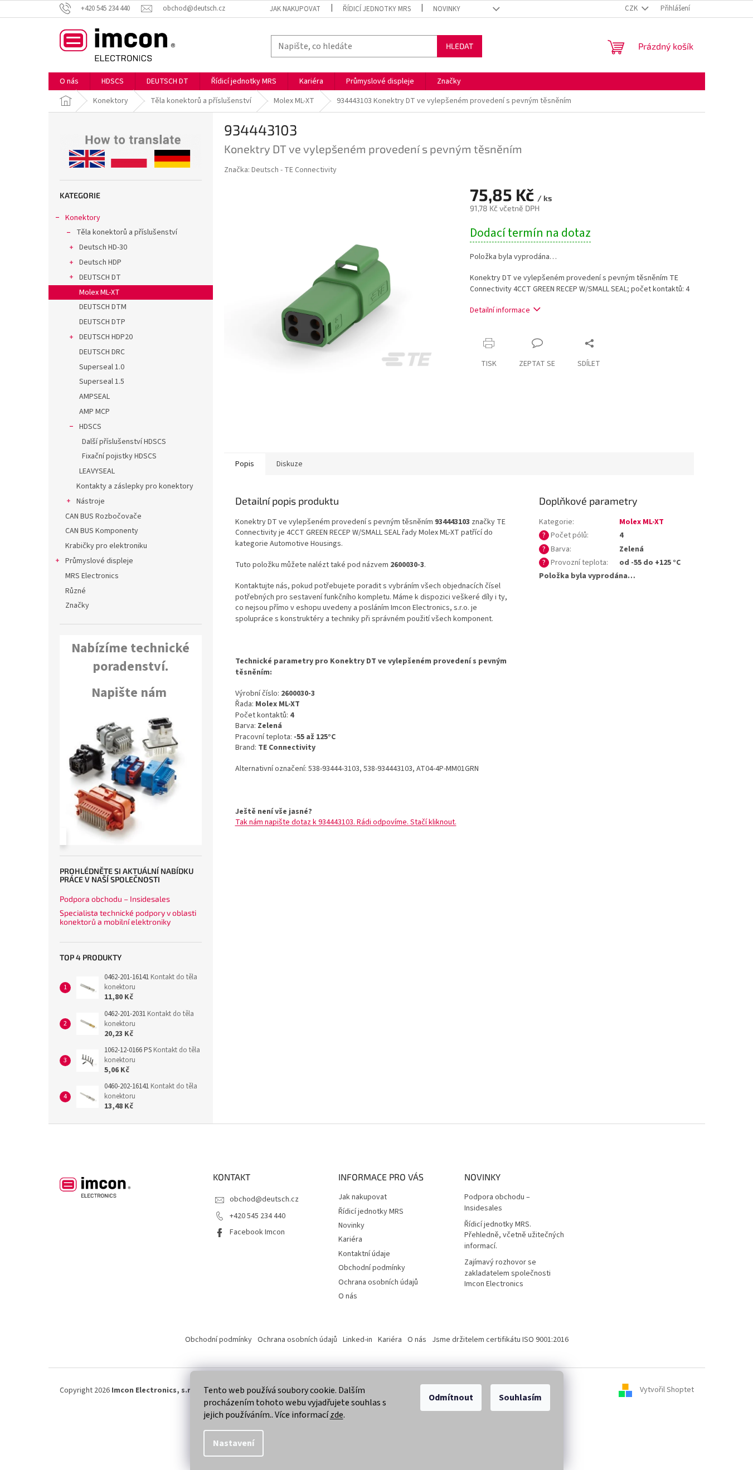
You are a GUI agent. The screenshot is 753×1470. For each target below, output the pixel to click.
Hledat (459, 46)
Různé (75, 591)
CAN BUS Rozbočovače (103, 516)
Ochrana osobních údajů (378, 1282)
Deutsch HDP (100, 262)
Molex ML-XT (99, 292)
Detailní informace (500, 310)
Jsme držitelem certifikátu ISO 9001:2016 (500, 1339)
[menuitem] (69, 81)
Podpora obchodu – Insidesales (115, 899)
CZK (632, 8)
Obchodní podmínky (371, 1267)
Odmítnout (451, 1397)
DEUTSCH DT (100, 277)
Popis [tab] (244, 464)
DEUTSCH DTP (102, 322)
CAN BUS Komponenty (101, 530)
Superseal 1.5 (101, 381)
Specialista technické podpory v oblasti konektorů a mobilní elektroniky (128, 917)
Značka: (280, 169)
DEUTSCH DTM (103, 306)
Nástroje (90, 501)
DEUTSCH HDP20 (106, 337)
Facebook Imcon (257, 1232)
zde (336, 1415)
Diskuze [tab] (289, 464)
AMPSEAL (94, 396)
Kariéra (350, 1239)
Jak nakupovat (295, 9)
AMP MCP (94, 411)
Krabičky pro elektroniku (106, 545)
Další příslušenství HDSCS (124, 441)
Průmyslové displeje (99, 560)
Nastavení (233, 1443)
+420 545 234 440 (257, 1216)
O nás (347, 1296)
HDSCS (90, 426)
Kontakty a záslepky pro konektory (134, 486)
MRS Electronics (92, 576)
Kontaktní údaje (364, 1253)
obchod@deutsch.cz (264, 1199)
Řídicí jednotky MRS (377, 9)
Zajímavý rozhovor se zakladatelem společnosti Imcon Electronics (507, 1273)
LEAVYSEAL (97, 471)
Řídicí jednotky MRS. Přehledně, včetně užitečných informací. (514, 1235)
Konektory (82, 217)
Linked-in (357, 1339)
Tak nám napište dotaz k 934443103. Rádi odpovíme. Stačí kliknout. (345, 822)
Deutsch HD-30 (103, 247)
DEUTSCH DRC (102, 352)
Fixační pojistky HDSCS (119, 456)
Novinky (446, 9)
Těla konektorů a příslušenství (126, 232)
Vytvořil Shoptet (667, 1390)
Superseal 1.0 (101, 367)
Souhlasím (520, 1397)
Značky (77, 605)
